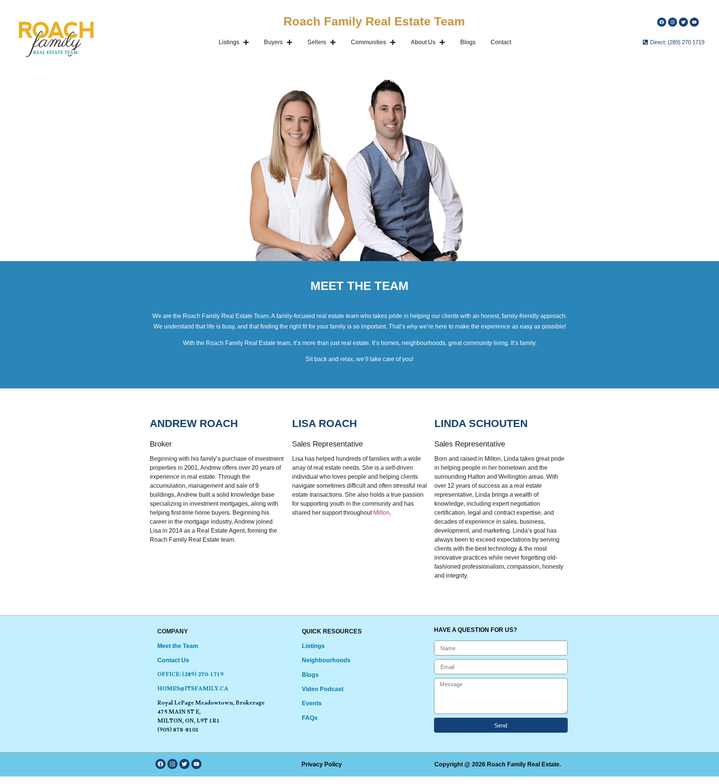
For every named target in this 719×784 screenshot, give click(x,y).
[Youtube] (694, 22)
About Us (423, 42)
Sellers (316, 42)
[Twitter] (683, 22)
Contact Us (173, 660)
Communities (368, 42)
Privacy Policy (321, 764)
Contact (501, 42)
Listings (229, 42)
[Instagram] (672, 22)
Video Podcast (322, 689)
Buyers (273, 42)
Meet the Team (177, 646)
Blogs (468, 42)
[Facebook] (160, 764)
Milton (381, 512)
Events (312, 703)
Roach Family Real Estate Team (374, 21)
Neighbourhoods (326, 660)
